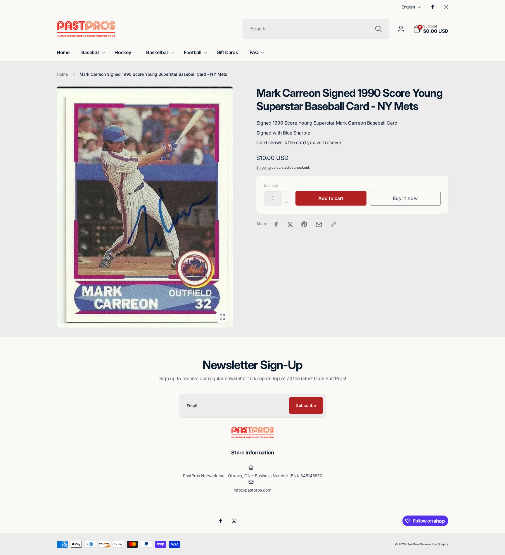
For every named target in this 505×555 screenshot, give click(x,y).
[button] (430, 29)
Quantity (271, 185)
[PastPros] (252, 436)
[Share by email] (319, 224)
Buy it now (405, 198)
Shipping (263, 167)
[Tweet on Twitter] (290, 224)
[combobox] (316, 29)
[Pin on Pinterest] (304, 224)
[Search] (378, 29)
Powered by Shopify (434, 544)
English (408, 6)
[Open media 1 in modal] (145, 207)
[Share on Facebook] (276, 224)
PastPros (413, 544)
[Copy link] (334, 224)
